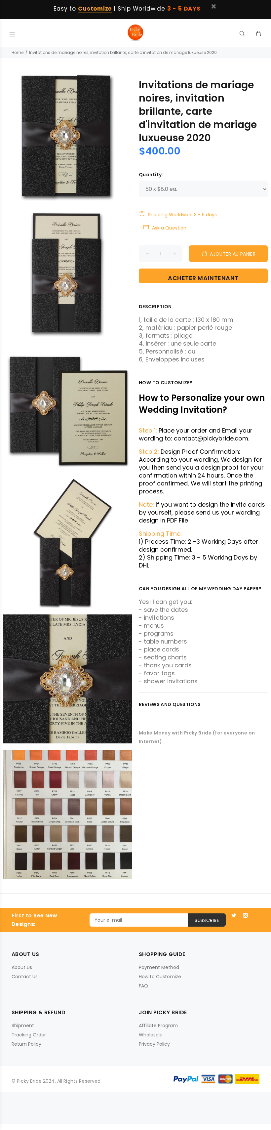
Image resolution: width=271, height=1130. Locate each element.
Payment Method (159, 967)
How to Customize (160, 976)
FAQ (143, 986)
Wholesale (151, 1034)
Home (17, 52)
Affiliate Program (158, 1025)
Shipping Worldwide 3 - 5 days (182, 214)
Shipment (23, 1025)
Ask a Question (169, 228)
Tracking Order (29, 1034)
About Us (22, 967)
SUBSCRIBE (207, 920)
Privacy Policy (154, 1044)
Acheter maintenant (203, 278)
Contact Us (25, 976)
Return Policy (26, 1044)
